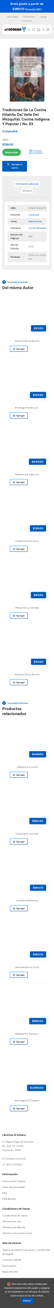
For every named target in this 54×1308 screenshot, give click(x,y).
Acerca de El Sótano (14, 1181)
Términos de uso (11, 1221)
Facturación (29, 16)
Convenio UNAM (11, 1259)
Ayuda (43, 16)
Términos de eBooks (13, 1227)
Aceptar (27, 1300)
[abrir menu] (48, 29)
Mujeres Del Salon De (27, 474)
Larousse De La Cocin (27, 967)
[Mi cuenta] (43, 29)
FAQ (4, 1193)
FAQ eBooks (9, 1198)
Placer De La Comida (27, 607)
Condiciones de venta (14, 1215)
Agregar (20, 349)
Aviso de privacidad (13, 1187)
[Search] (28, 29)
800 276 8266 (14, 1164)
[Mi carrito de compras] (38, 29)
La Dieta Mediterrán (27, 900)
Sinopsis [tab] (27, 190)
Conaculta (9, 131)
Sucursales (12, 16)
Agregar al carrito (16, 166)
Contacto (27, 20)
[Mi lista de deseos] (33, 29)
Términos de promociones (17, 1233)
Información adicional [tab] (27, 183)
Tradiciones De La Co (27, 541)
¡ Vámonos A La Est (27, 767)
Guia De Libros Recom (27, 341)
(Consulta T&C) (33, 9)
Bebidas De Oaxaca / (27, 1033)
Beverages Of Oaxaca (27, 1100)
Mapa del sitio (10, 1271)
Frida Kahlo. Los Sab (27, 833)
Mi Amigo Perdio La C (27, 407)
